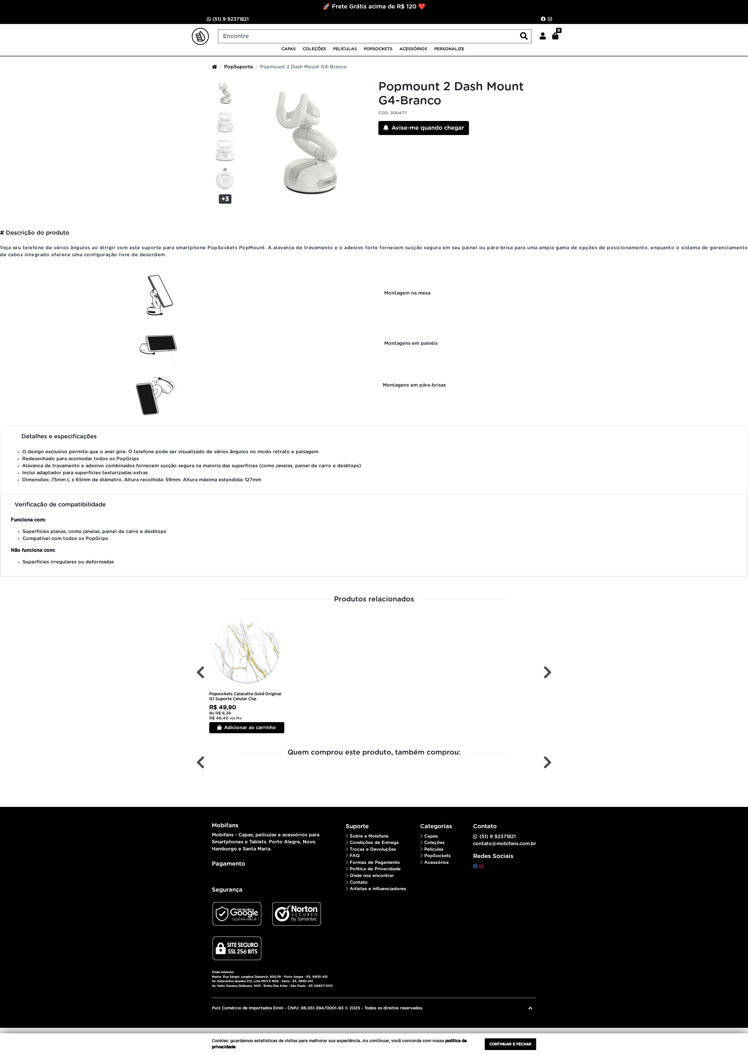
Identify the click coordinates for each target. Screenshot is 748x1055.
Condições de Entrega (374, 842)
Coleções (314, 49)
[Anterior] (200, 672)
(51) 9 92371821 (230, 19)
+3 (225, 199)
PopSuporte (238, 67)
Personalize (449, 49)
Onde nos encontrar (372, 876)
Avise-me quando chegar (427, 128)
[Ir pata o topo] (530, 1008)
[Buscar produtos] (524, 36)
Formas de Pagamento (375, 862)
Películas (345, 49)
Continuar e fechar (510, 1044)
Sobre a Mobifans (369, 836)
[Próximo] (547, 672)
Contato (359, 882)
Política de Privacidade (375, 869)
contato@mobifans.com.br (504, 843)
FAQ (355, 856)
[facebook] (476, 866)
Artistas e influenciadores (378, 889)
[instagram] (481, 866)
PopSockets (378, 49)
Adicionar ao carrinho (249, 727)
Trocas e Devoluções (373, 849)
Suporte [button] (357, 826)
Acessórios (413, 49)
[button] (542, 36)
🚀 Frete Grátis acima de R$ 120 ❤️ (374, 7)
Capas (288, 49)
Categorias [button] (436, 826)
